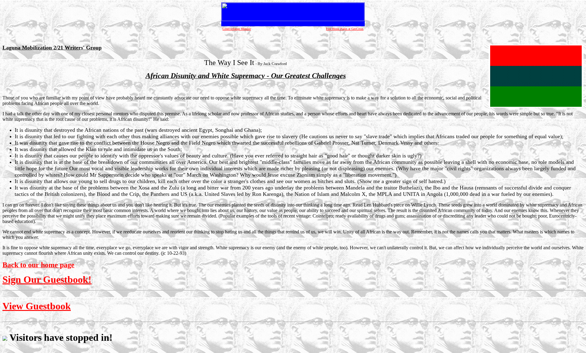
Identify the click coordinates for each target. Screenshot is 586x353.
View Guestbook (36, 306)
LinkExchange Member (236, 29)
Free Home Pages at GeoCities (345, 29)
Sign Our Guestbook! (47, 279)
